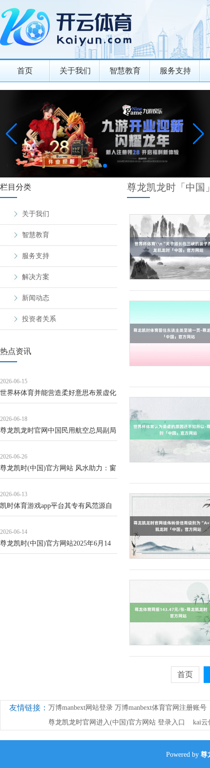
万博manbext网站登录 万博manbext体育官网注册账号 (127, 707)
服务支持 (175, 70)
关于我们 (75, 70)
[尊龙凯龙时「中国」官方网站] (68, 49)
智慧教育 (125, 70)
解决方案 (35, 277)
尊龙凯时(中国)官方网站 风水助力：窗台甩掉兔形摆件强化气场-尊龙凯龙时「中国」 (58, 471)
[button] (198, 134)
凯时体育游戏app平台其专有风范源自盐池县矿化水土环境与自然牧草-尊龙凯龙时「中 (56, 509)
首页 (25, 70)
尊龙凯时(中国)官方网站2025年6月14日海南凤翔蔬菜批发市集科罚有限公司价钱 (58, 547)
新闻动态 (35, 298)
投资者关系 (39, 319)
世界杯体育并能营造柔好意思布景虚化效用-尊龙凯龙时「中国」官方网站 (58, 396)
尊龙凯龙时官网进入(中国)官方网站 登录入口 (116, 722)
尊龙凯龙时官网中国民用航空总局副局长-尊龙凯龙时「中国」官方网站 (58, 434)
